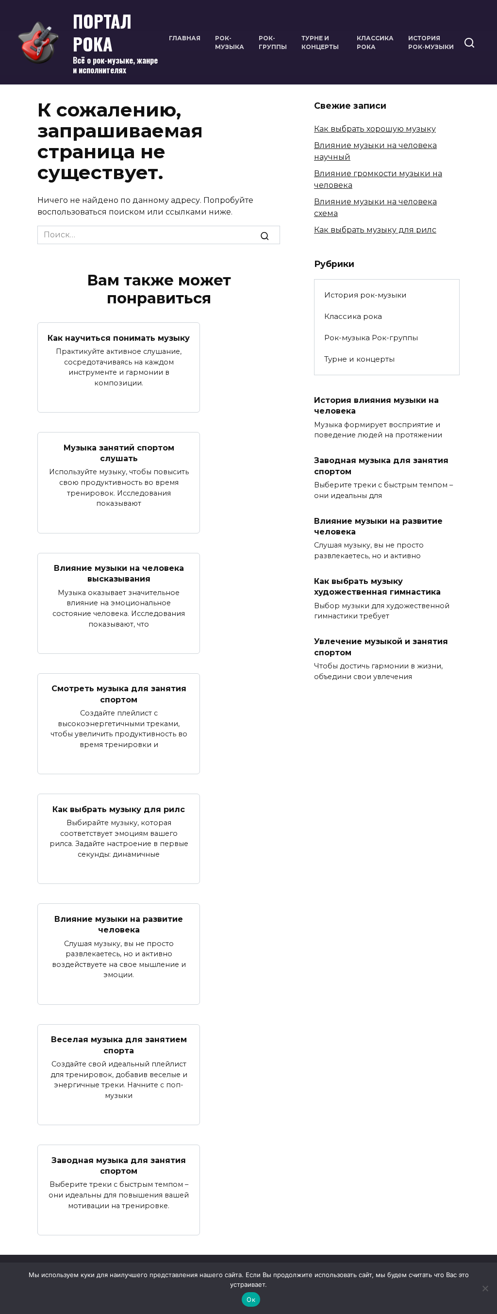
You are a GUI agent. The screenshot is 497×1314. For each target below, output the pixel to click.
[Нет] (485, 1288)
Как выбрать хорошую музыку (375, 128)
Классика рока (353, 316)
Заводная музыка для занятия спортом (118, 1165)
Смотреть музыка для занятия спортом (118, 694)
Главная (184, 38)
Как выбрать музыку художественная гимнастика (377, 587)
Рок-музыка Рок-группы (371, 337)
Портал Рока (102, 32)
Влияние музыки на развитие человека (118, 924)
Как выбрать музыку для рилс (118, 809)
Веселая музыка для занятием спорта (119, 1045)
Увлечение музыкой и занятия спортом (381, 647)
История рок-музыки (365, 294)
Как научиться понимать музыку (119, 337)
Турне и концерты (359, 359)
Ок (251, 1299)
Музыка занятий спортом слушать (119, 453)
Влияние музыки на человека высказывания (119, 573)
